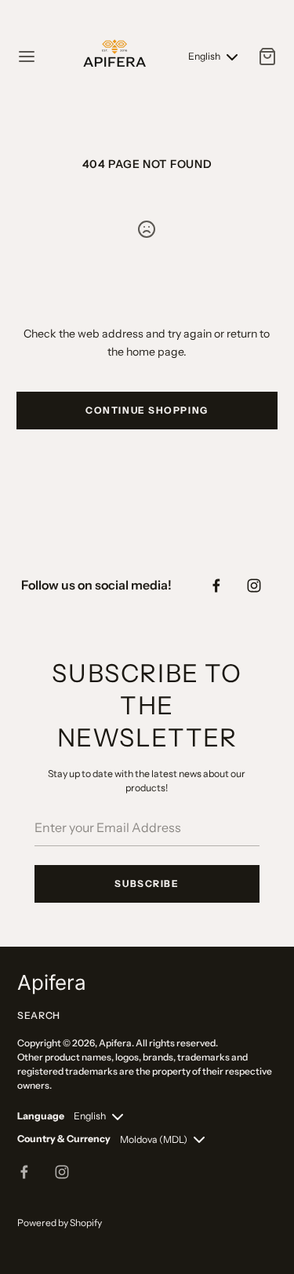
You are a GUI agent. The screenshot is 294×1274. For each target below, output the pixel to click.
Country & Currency (64, 1138)
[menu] (26, 56)
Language (40, 1116)
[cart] (267, 56)
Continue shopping (147, 410)
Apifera (115, 1043)
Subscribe (146, 883)
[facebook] (216, 585)
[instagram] (254, 585)
